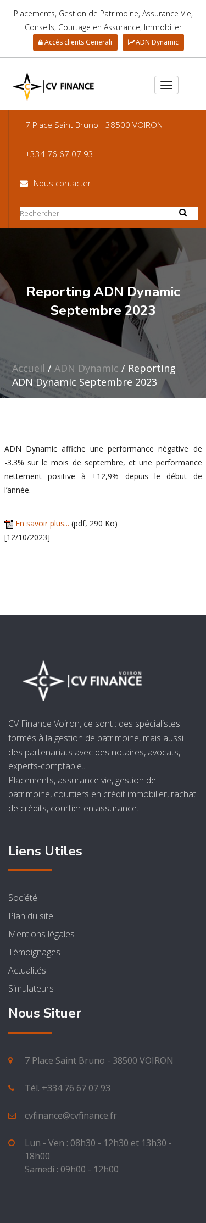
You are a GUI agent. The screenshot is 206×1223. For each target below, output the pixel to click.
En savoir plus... (42, 523)
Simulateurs (31, 988)
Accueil (28, 368)
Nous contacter (62, 182)
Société (22, 898)
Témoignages (34, 952)
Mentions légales (41, 934)
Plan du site (30, 916)
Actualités (27, 970)
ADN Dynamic (157, 42)
